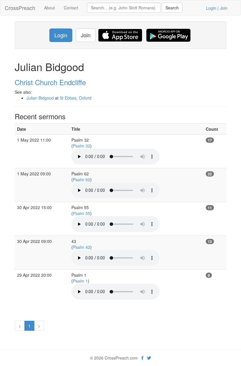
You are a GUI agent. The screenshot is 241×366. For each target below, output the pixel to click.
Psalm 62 (81, 179)
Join (223, 8)
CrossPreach (20, 7)
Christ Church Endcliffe (50, 82)
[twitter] (149, 358)
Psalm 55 (81, 213)
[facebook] (142, 358)
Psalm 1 (80, 281)
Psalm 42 (81, 247)
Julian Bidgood (40, 98)
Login (211, 8)
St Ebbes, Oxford (75, 98)
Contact (71, 8)
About (49, 8)
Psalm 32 (81, 146)
